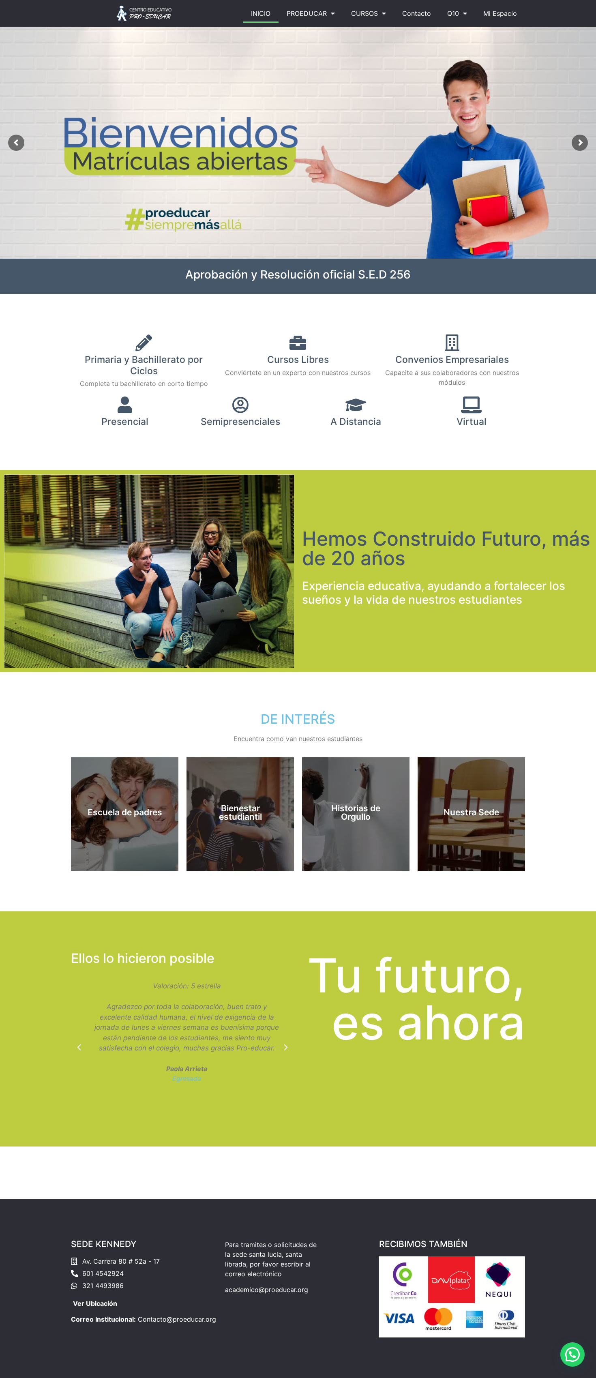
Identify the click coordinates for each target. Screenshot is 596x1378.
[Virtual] (471, 404)
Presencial (124, 421)
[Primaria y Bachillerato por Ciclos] (143, 342)
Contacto (416, 13)
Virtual (472, 421)
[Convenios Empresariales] (452, 342)
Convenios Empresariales (452, 359)
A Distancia (355, 421)
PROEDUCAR (307, 13)
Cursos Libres (298, 359)
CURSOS (364, 13)
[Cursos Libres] (297, 342)
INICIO (260, 13)
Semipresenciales (240, 421)
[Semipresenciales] (240, 404)
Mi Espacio (500, 13)
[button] (79, 1048)
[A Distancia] (355, 404)
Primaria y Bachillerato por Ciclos (144, 365)
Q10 (453, 13)
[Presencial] (124, 404)
